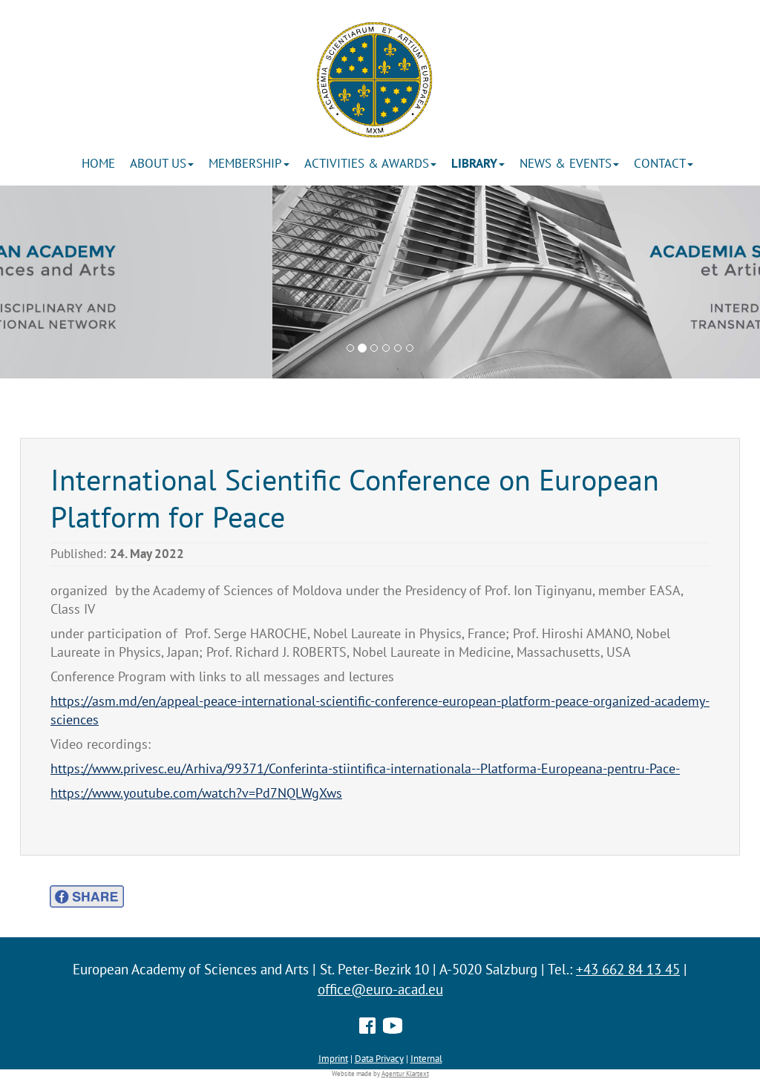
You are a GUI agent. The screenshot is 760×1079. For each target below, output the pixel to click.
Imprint (333, 1058)
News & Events (566, 163)
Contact (660, 163)
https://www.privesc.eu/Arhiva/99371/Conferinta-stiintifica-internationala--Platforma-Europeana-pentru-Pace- (365, 768)
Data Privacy (379, 1058)
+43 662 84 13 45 (628, 969)
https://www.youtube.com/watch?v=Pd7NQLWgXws (196, 792)
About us (158, 163)
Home (98, 163)
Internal (426, 1058)
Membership (245, 163)
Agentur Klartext (405, 1073)
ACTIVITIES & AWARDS (366, 163)
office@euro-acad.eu (380, 989)
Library (474, 163)
